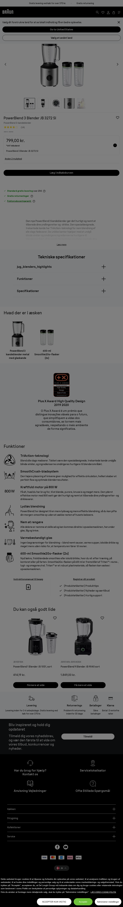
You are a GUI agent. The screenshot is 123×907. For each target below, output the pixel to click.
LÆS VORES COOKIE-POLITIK (103, 892)
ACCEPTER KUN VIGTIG (54, 902)
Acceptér (83, 902)
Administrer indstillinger (108, 902)
